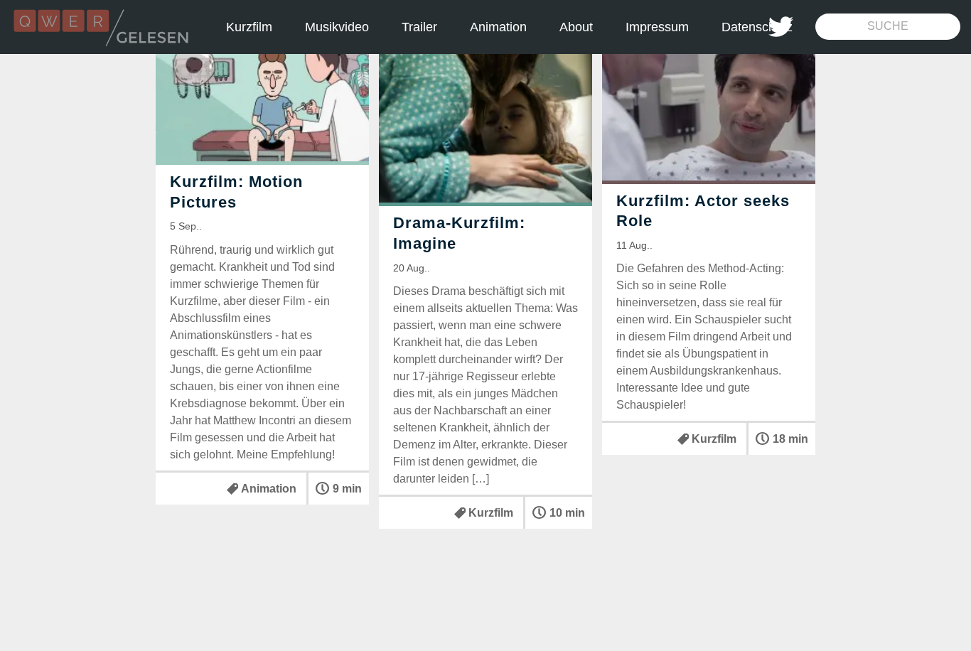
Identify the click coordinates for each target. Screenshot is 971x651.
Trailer (419, 27)
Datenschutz (757, 27)
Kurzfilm (249, 27)
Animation (498, 27)
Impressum (657, 27)
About (576, 27)
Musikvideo (337, 27)
